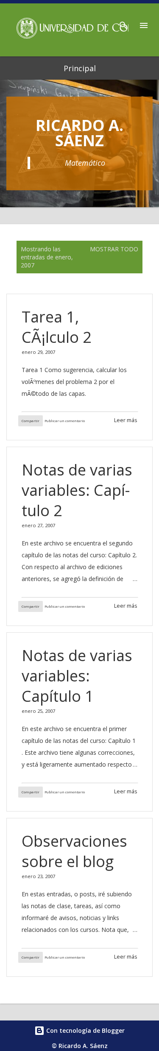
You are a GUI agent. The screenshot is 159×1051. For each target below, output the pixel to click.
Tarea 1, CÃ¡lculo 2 (57, 327)
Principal (80, 68)
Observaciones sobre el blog (74, 851)
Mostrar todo (114, 249)
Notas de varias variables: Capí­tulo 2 (77, 490)
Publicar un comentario (65, 421)
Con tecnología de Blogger (85, 1030)
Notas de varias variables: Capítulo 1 (77, 675)
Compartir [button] (30, 421)
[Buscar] (123, 23)
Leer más (125, 420)
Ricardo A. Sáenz (79, 133)
